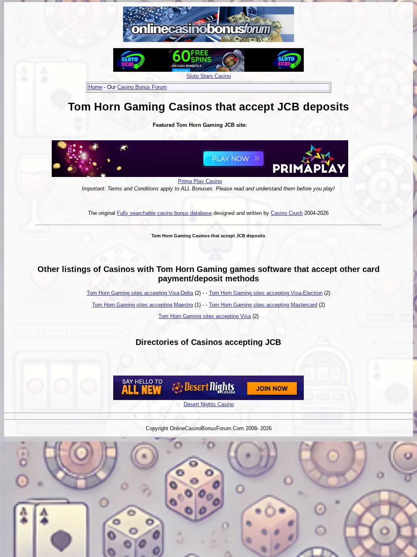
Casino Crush (287, 213)
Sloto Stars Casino (209, 76)
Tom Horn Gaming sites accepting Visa (204, 316)
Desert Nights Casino (209, 404)
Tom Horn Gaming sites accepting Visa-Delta (140, 293)
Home (95, 87)
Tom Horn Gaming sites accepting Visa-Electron (266, 293)
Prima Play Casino (200, 181)
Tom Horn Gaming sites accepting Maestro (142, 305)
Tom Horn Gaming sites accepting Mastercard (263, 305)
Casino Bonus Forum (142, 87)
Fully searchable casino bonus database (164, 213)
